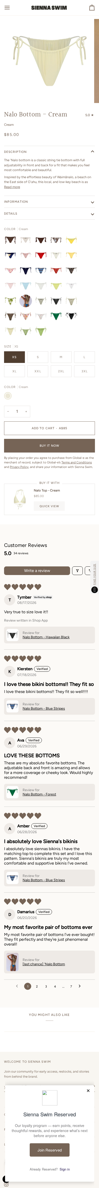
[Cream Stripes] (27, 241)
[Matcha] (41, 332)
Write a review (37, 570)
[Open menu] (11, 7)
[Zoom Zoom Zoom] (49, 61)
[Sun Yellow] (57, 287)
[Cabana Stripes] (27, 256)
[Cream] (11, 332)
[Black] (72, 317)
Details (11, 213)
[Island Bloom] (57, 241)
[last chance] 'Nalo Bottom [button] (44, 964)
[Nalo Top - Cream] (19, 499)
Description (15, 152)
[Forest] (57, 317)
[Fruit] (42, 317)
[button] (12, 635)
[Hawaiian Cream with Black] (42, 302)
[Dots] (42, 256)
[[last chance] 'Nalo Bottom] (27, 302)
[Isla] (11, 302)
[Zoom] (16, 93)
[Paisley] (57, 271)
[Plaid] (27, 332)
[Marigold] (57, 256)
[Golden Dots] (72, 241)
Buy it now (50, 445)
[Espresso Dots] (42, 241)
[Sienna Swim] (49, 8)
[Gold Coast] (11, 256)
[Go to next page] (81, 986)
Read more (12, 187)
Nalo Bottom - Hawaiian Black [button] (46, 637)
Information (16, 201)
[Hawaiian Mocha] (11, 317)
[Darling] (72, 287)
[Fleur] (11, 271)
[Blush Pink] (11, 287)
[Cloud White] (42, 287)
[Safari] (72, 271)
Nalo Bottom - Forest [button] (39, 794)
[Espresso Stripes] (11, 241)
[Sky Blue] (27, 287)
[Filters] (77, 570)
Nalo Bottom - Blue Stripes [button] (44, 708)
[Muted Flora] (27, 317)
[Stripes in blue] (42, 271)
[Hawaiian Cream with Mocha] (72, 302)
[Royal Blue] (27, 271)
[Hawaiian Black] (57, 302)
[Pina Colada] (72, 256)
